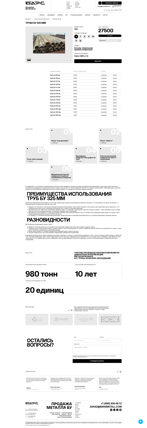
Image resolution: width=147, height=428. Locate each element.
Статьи (76, 5)
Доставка (77, 3)
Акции (68, 4)
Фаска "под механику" (60, 140)
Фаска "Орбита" (106, 140)
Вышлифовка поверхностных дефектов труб (85, 157)
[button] (67, 60)
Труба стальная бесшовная (64, 417)
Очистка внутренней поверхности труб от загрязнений (108, 157)
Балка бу (63, 414)
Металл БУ (28, 19)
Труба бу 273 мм (55, 81)
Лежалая (60, 15)
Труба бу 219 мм (55, 78)
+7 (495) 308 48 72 (116, 6)
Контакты (69, 8)
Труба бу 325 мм (55, 84)
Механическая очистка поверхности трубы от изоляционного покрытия (61, 176)
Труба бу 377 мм (55, 87)
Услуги (68, 3)
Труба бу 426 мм (55, 90)
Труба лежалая (56, 414)
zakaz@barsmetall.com (103, 6)
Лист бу (70, 414)
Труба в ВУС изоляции (65, 415)
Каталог (77, 404)
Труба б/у (41, 15)
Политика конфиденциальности (44, 425)
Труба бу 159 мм (55, 75)
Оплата (77, 411)
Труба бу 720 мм (55, 99)
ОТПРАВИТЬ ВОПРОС (97, 361)
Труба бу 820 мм (55, 103)
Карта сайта (78, 7)
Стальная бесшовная (76, 15)
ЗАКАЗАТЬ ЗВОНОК (111, 3)
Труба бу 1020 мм (55, 109)
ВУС (66, 15)
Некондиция (51, 15)
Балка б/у (87, 15)
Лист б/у (105, 15)
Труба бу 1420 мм (55, 115)
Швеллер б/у (96, 15)
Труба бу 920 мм (55, 106)
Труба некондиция (66, 412)
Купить (115, 75)
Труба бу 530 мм (55, 93)
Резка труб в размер (35, 159)
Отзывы (68, 7)
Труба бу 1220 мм (55, 112)
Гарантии (77, 4)
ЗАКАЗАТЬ (97, 61)
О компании (69, 5)
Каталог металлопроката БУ (41, 19)
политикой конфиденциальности (80, 356)
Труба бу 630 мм (55, 96)
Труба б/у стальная (55, 412)
